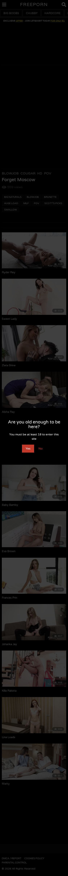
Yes (28, 448)
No (40, 448)
